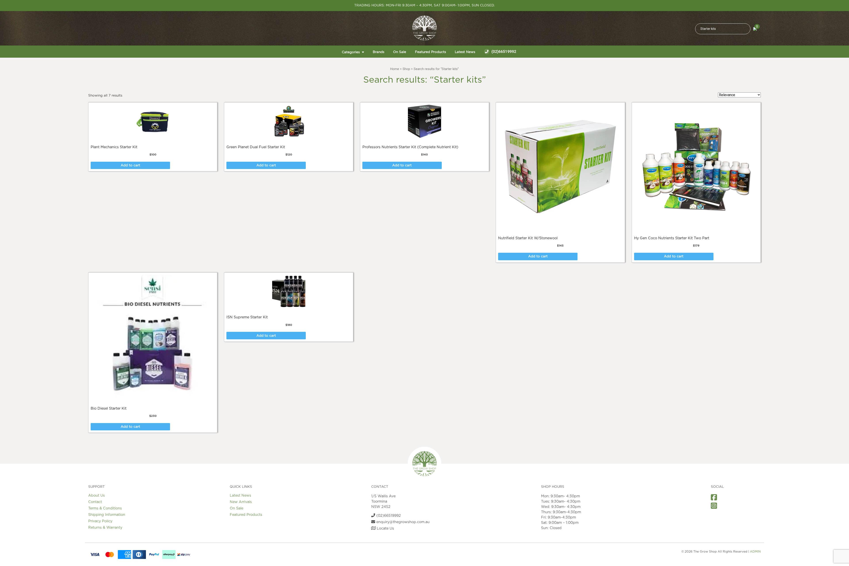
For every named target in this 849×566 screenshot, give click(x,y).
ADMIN (755, 551)
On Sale (399, 52)
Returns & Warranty (105, 527)
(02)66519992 (503, 51)
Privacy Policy (100, 521)
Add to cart (130, 165)
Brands (378, 52)
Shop (406, 69)
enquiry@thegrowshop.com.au (402, 522)
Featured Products (430, 52)
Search (745, 29)
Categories (351, 52)
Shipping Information (106, 515)
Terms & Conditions (105, 508)
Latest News (465, 52)
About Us (96, 495)
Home (394, 69)
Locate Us (385, 528)
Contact (95, 502)
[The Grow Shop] (424, 28)
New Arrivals (241, 502)
